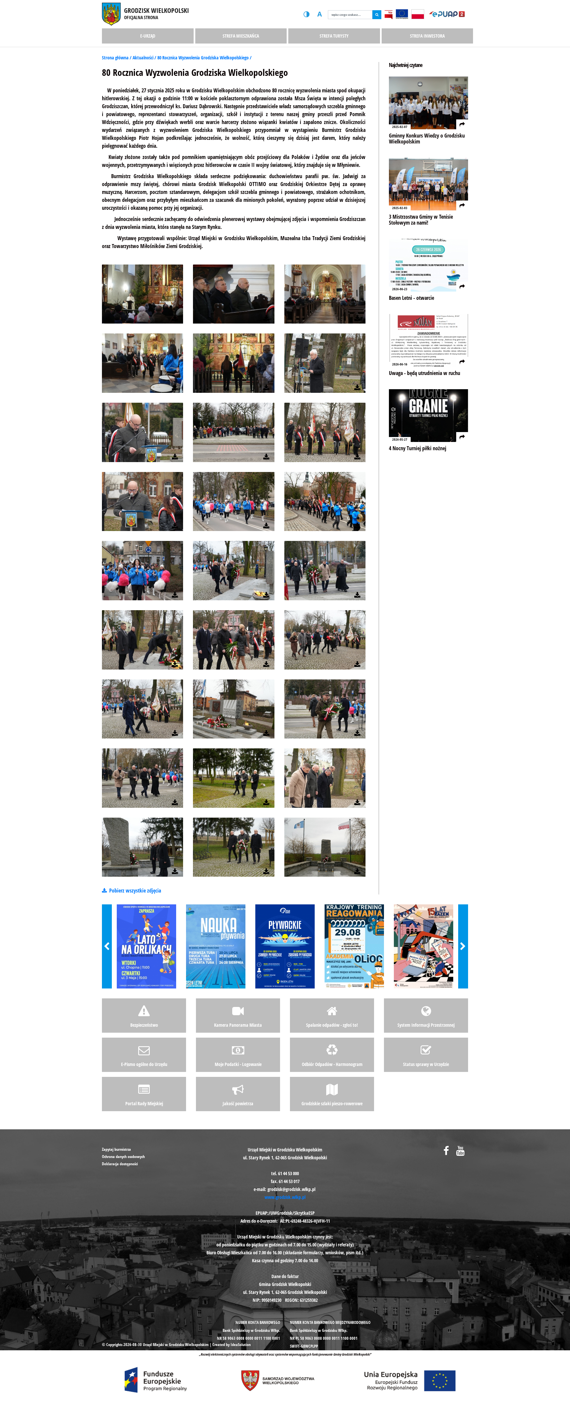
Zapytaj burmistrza (116, 1149)
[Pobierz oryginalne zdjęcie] (175, 318)
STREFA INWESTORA (427, 36)
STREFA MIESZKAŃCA (241, 36)
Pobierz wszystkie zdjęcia (134, 890)
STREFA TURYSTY (334, 36)
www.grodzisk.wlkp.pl (285, 1197)
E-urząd (147, 36)
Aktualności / (145, 57)
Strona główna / (117, 57)
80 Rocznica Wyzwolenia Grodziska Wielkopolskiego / (204, 57)
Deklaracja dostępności (120, 1164)
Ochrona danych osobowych (123, 1156)
